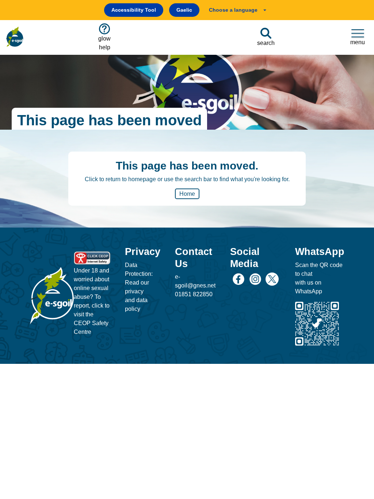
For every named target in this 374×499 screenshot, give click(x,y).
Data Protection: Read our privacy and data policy (139, 287)
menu (357, 42)
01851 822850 (194, 294)
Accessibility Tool (133, 10)
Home (187, 194)
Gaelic (184, 10)
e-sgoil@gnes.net (195, 281)
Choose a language (233, 10)
